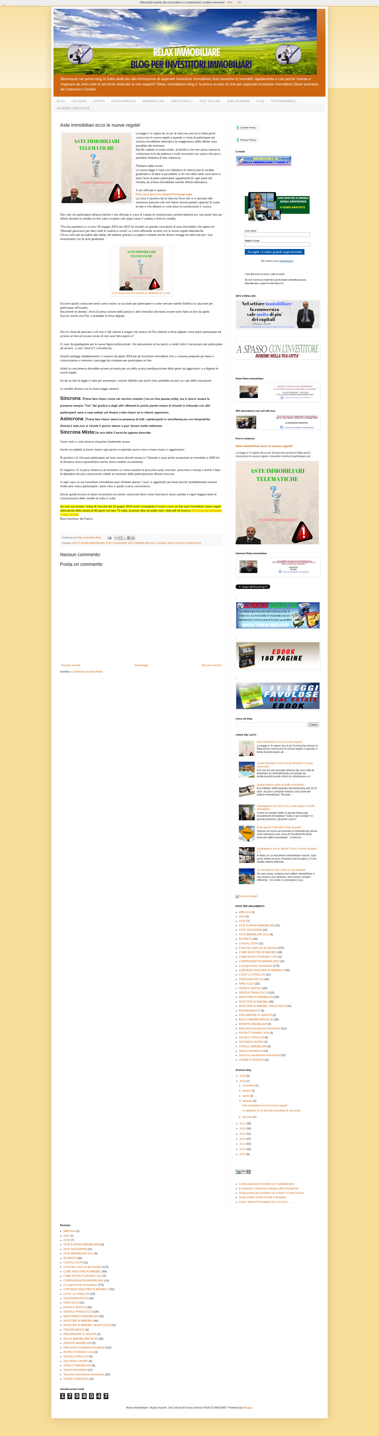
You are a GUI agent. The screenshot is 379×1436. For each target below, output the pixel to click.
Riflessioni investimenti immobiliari (259, 1028)
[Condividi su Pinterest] (133, 538)
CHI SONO (79, 101)
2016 (243, 1128)
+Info (229, 2)
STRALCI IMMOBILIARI (253, 1046)
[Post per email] (109, 537)
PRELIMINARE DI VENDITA (255, 1015)
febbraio (248, 1100)
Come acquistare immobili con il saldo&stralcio (267, 1183)
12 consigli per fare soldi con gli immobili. (281, 869)
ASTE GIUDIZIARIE (116, 543)
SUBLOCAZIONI (238, 101)
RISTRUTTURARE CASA (254, 1032)
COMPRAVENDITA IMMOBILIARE (259, 961)
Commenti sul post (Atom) (87, 671)
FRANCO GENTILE (250, 988)
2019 (243, 1075)
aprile (246, 1095)
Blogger (247, 1407)
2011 (243, 1154)
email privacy (286, 261)
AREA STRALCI (182, 101)
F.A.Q (260, 101)
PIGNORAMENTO (249, 1010)
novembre (249, 1085)
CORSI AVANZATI (123, 101)
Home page (141, 665)
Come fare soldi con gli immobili (258, 947)
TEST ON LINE (209, 101)
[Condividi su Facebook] (129, 538)
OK (239, 2)
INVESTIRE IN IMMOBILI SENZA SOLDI (262, 1006)
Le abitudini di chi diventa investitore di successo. (271, 1110)
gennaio (248, 1116)
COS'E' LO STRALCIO (252, 974)
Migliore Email (252, 240)
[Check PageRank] (243, 1173)
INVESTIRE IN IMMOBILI (253, 1001)
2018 (243, 1081)
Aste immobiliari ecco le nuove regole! (264, 446)
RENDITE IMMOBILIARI (253, 1024)
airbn (242, 916)
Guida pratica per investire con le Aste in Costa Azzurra (271, 1192)
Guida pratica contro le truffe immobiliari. (281, 784)
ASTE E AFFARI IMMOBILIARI (88, 543)
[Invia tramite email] (116, 538)
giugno (247, 1090)
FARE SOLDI (246, 983)
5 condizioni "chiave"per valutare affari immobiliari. (269, 1188)
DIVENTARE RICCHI (251, 979)
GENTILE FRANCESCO (188, 543)
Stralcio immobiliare (251, 1050)
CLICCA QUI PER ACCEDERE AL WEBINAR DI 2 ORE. (141, 293)
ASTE (242, 921)
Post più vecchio (211, 665)
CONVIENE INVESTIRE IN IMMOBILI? (261, 970)
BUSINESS (245, 938)
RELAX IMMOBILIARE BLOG (256, 1019)
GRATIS (99, 101)
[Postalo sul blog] (120, 538)
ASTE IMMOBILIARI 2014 (142, 543)
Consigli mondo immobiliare (255, 965)
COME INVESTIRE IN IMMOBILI (258, 952)
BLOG (61, 101)
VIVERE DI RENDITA (251, 1059)
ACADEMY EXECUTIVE (73, 108)
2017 (243, 1123)
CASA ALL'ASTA (165, 543)
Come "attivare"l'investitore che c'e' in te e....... (266, 1201)
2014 (243, 1138)
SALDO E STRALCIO (251, 1037)
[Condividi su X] (125, 538)
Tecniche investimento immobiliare (259, 1055)
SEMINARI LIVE (153, 101)
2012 (243, 1149)
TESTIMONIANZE (283, 101)
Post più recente (70, 665)
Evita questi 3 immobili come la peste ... (280, 827)
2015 (243, 1133)
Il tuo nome (250, 230)
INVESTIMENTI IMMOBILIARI (256, 997)
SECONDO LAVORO (251, 1041)
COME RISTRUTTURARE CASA (258, 956)
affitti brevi (245, 912)
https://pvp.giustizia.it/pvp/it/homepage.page (164, 194)
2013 (243, 1144)
